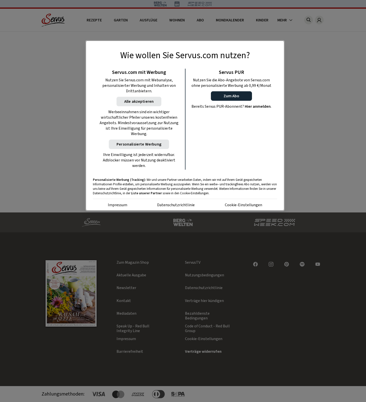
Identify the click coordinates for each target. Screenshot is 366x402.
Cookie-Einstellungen (243, 205)
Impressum (117, 205)
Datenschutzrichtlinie (176, 205)
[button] (231, 96)
